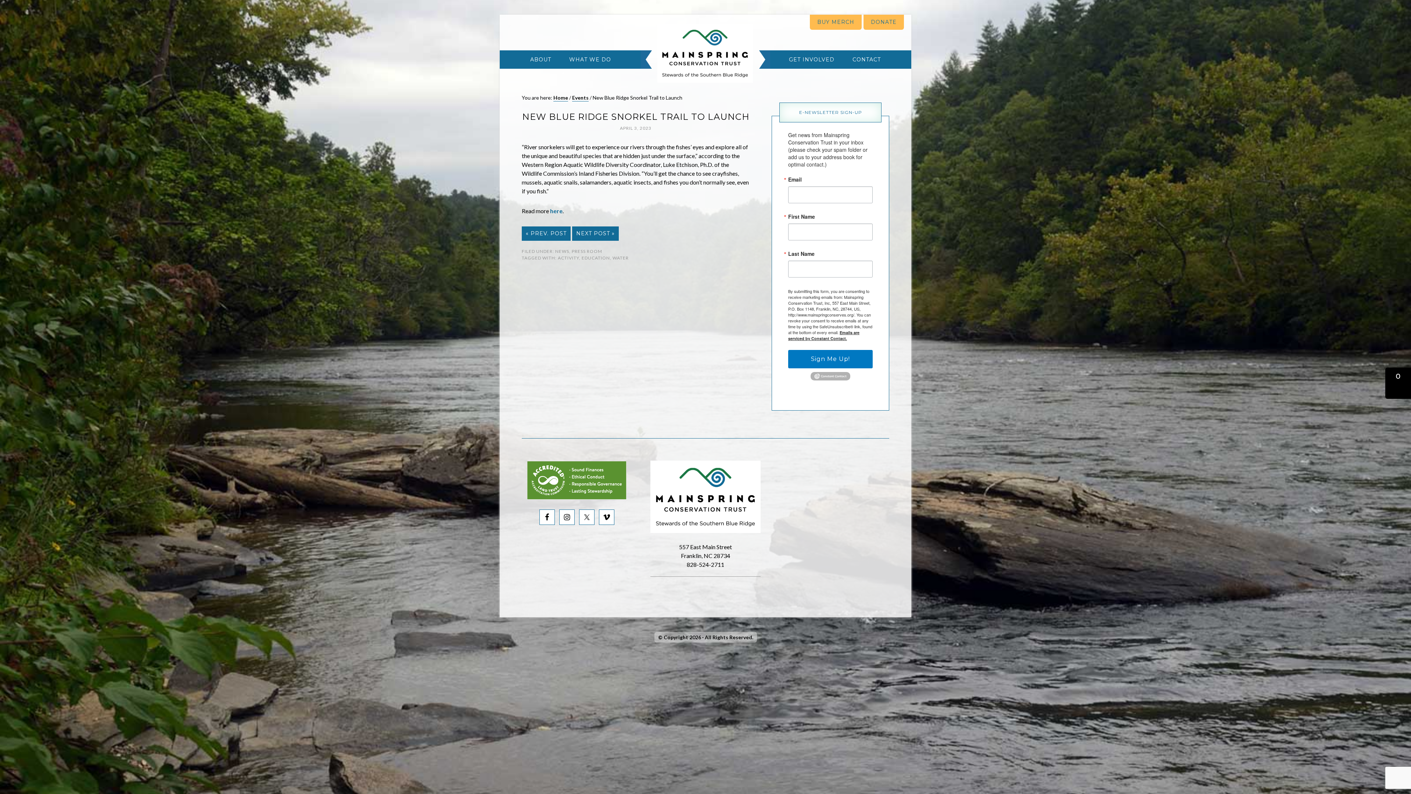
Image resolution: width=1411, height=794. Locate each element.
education (596, 258)
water (621, 258)
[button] (1398, 383)
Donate (884, 22)
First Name (801, 216)
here (556, 210)
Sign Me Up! (830, 358)
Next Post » (595, 233)
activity (568, 258)
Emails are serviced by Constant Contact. (823, 335)
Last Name (801, 253)
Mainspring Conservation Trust (705, 53)
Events (580, 97)
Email (795, 179)
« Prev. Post (546, 233)
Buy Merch (835, 22)
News (562, 251)
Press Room (587, 251)
